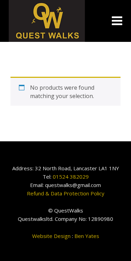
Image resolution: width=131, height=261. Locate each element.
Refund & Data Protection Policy (65, 193)
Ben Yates (86, 235)
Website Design (51, 235)
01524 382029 (71, 176)
